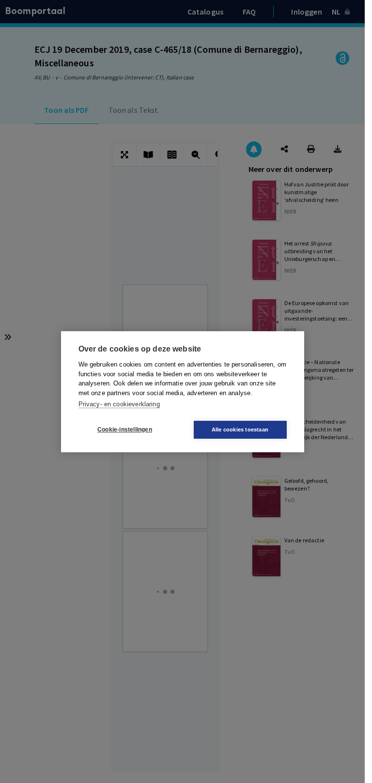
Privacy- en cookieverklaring (119, 404)
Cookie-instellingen (124, 429)
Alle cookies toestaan (240, 429)
